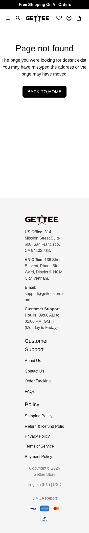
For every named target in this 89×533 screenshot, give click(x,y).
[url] (44, 297)
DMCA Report (44, 498)
